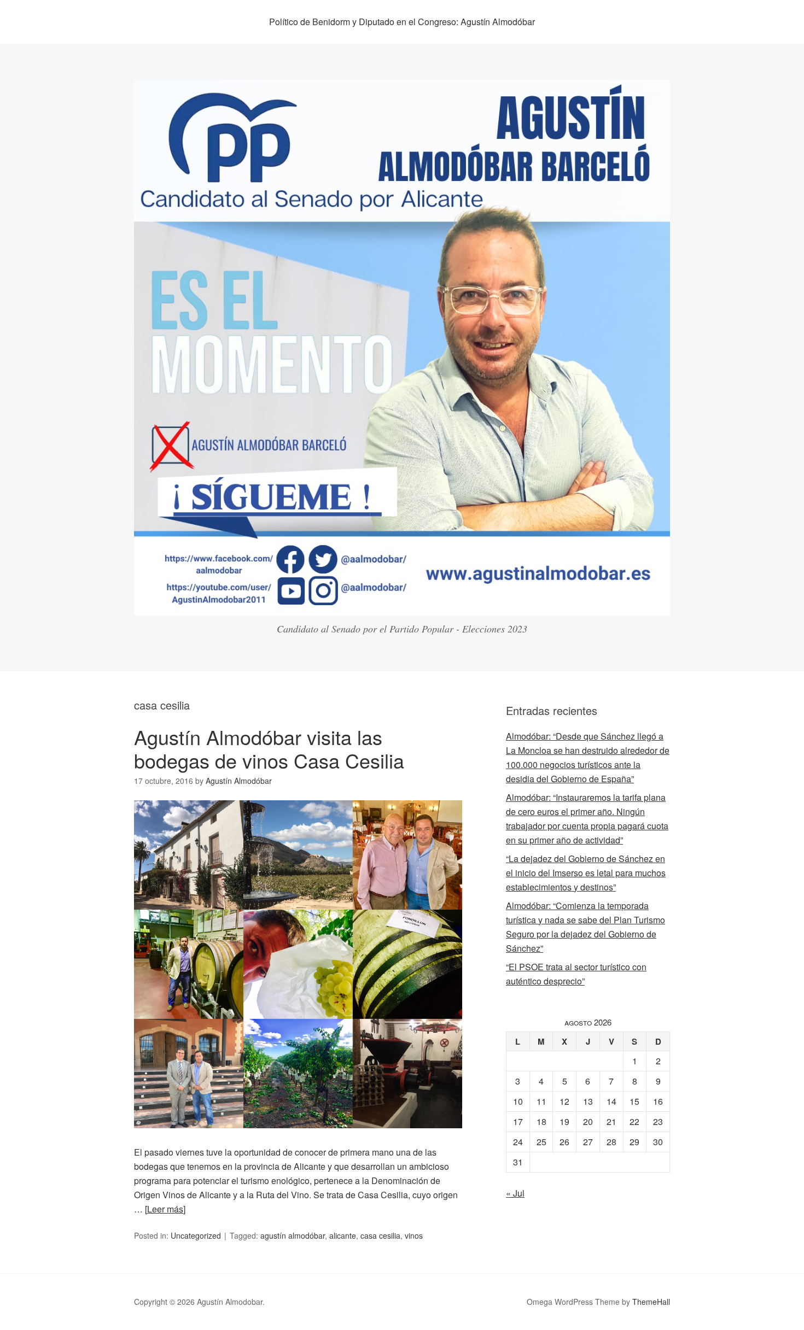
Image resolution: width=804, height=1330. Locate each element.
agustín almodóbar (292, 1235)
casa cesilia (380, 1235)
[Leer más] (165, 1209)
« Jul (515, 1193)
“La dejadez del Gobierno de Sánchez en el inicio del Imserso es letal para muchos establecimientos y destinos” (586, 872)
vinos (414, 1235)
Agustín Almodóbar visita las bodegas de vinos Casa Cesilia (269, 748)
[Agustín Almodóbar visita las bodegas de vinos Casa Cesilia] (298, 1138)
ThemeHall (651, 1301)
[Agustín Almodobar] (402, 605)
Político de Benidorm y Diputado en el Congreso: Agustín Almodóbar (402, 21)
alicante (342, 1235)
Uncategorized (196, 1235)
